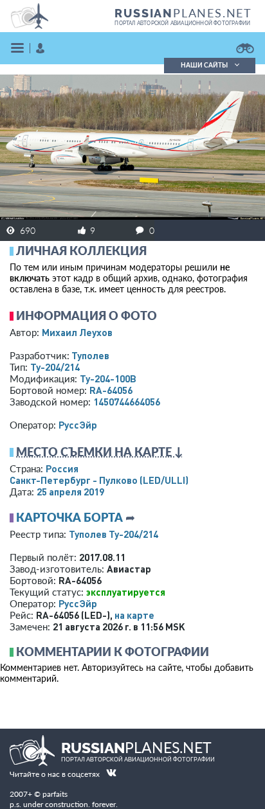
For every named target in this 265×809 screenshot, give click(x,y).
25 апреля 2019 (70, 491)
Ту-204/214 (55, 367)
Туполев (90, 355)
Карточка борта (69, 517)
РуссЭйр (78, 425)
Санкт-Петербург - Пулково (99, 480)
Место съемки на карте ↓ (99, 452)
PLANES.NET (183, 13)
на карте (134, 615)
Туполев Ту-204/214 (113, 534)
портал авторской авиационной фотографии (182, 23)
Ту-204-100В (108, 378)
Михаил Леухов (77, 332)
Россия (62, 468)
